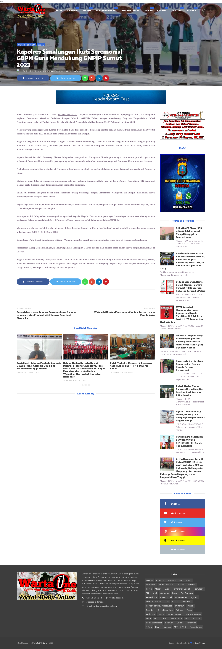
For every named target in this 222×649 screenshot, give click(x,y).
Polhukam (198, 589)
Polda (174, 593)
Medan (158, 589)
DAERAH (148, 10)
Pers (167, 601)
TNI (147, 593)
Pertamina (191, 623)
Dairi (157, 627)
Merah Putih (176, 618)
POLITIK (87, 10)
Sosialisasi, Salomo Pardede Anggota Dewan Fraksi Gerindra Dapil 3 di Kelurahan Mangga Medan (39, 366)
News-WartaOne (153, 601)
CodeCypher (200, 643)
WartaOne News (174, 614)
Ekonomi (31, 45)
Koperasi (167, 627)
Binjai (189, 610)
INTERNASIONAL (130, 10)
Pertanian (179, 606)
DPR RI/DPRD (160, 618)
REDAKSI (191, 10)
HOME (59, 10)
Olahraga (164, 593)
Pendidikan (186, 601)
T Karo (149, 627)
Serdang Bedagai (154, 623)
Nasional (192, 585)
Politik (149, 589)
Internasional (166, 597)
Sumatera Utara (166, 585)
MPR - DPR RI (180, 627)
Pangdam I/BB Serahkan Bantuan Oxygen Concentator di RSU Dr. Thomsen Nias (189, 441)
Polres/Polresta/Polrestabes (159, 606)
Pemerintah (151, 597)
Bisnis (174, 601)
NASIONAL (72, 10)
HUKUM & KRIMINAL (106, 10)
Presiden (150, 610)
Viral (155, 593)
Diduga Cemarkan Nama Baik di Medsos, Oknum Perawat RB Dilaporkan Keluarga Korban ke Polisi (190, 286)
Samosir (196, 618)
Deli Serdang (187, 593)
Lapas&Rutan (181, 597)
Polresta (179, 610)
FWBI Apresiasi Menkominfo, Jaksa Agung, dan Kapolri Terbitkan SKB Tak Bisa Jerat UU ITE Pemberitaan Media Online (182, 314)
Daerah (21, 45)
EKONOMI (162, 10)
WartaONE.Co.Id (40, 643)
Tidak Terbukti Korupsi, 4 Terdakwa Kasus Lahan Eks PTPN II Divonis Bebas (131, 366)
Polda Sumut (196, 627)
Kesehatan (151, 585)
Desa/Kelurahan (165, 610)
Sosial (41, 45)
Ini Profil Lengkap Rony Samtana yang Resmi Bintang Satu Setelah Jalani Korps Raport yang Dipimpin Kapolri (190, 341)
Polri (187, 618)
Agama (194, 597)
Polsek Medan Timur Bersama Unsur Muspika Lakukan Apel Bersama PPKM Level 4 (189, 390)
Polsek (190, 606)
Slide (167, 589)
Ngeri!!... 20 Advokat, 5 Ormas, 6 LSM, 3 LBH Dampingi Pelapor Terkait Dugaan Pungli (190, 415)
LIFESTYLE (177, 10)
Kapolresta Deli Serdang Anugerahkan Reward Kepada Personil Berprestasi (189, 365)
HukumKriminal (175, 580)
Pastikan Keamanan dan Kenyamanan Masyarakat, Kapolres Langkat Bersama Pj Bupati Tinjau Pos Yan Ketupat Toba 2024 (182, 260)
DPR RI (180, 623)
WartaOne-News (193, 614)
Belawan (169, 623)
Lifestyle (180, 585)
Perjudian (150, 614)
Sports (161, 614)
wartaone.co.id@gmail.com (105, 606)
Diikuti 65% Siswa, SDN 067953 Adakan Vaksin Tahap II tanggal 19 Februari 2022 (189, 232)
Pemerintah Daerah (181, 589)
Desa (148, 618)
